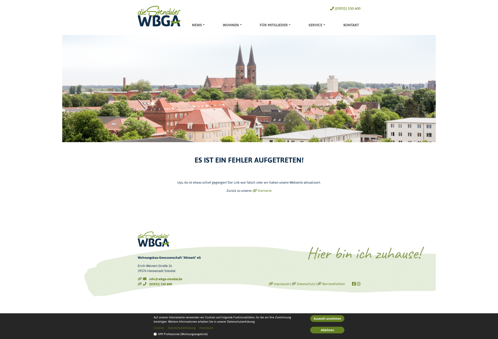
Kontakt (351, 25)
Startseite (264, 191)
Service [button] (315, 25)
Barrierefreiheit (333, 284)
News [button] (197, 25)
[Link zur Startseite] (159, 16)
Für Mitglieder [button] (274, 25)
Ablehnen (327, 330)
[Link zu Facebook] (354, 284)
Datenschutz (305, 284)
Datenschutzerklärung (182, 327)
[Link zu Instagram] (358, 284)
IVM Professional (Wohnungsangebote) (183, 334)
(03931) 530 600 (347, 8)
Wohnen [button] (231, 25)
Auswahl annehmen (327, 318)
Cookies (159, 327)
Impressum (281, 284)
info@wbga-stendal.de (164, 279)
